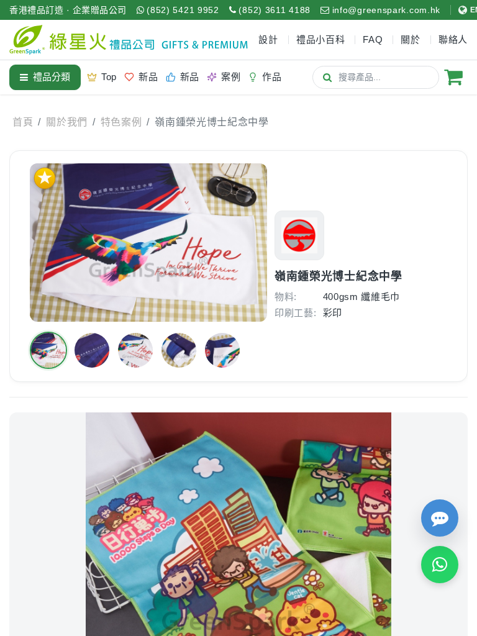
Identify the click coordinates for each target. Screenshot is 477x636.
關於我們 (67, 122)
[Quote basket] (453, 77)
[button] (48, 350)
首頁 (22, 122)
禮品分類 (51, 76)
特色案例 (121, 122)
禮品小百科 (320, 39)
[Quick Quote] (439, 518)
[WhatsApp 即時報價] (439, 564)
